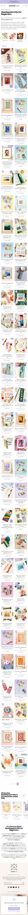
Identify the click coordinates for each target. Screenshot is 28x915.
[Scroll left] (1, 37)
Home (2, 9)
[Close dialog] (26, 895)
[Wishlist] (24, 5)
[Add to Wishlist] (2, 50)
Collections (7, 9)
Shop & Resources (13, 891)
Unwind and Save (14, 874)
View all (23, 796)
